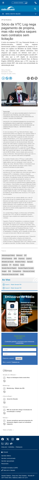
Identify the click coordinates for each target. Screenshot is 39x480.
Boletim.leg (6, 385)
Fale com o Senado (9, 470)
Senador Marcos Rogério (9, 268)
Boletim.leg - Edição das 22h (15, 388)
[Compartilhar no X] (36, 78)
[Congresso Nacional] (6, 444)
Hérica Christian (6, 70)
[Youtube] (17, 439)
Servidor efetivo (6, 455)
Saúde (22, 265)
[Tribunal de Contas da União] (10, 444)
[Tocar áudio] (3, 78)
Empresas (21, 258)
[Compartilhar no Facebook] (32, 78)
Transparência (17, 271)
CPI (25, 255)
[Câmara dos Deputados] (2, 444)
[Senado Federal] (19, 3)
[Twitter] (7, 439)
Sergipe (4, 271)
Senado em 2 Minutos (9, 374)
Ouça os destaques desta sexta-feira (18, 377)
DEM (15, 258)
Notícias (5, 407)
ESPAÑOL (11, 447)
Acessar (19, 358)
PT (10, 265)
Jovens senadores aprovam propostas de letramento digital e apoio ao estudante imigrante (20, 422)
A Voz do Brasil (7, 396)
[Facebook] (3, 439)
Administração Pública (8, 255)
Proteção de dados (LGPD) (9, 467)
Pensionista (4, 463)
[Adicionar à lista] (7, 78)
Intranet (5, 452)
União (22, 274)
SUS (9, 271)
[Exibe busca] (35, 9)
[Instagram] (12, 439)
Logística (28, 258)
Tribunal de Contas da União (10, 274)
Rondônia (16, 265)
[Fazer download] (10, 78)
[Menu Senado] (3, 3)
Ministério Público (20, 261)
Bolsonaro (19, 255)
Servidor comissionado (8, 458)
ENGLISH (4, 447)
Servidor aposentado (7, 461)
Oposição (30, 261)
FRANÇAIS (19, 447)
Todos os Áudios (8, 430)
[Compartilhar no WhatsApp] (28, 78)
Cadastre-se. (16, 362)
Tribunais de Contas (28, 271)
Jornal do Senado (12, 399)
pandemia (5, 265)
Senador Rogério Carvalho (26, 268)
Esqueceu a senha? (8, 358)
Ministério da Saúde (7, 261)
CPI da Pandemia (7, 258)
